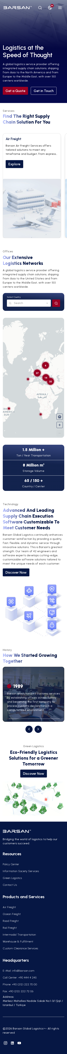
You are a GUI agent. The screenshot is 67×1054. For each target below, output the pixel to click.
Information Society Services (21, 871)
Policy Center (11, 864)
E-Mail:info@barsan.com (19, 970)
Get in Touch (44, 91)
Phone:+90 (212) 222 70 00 (20, 984)
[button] (42, 416)
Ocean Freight (12, 914)
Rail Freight (10, 927)
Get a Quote (15, 91)
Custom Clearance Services (20, 948)
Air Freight (9, 907)
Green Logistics (12, 878)
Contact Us (10, 884)
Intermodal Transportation (19, 934)
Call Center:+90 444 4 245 (20, 977)
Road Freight (11, 921)
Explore (14, 164)
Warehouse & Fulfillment (18, 941)
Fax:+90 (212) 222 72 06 (18, 991)
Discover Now (16, 572)
